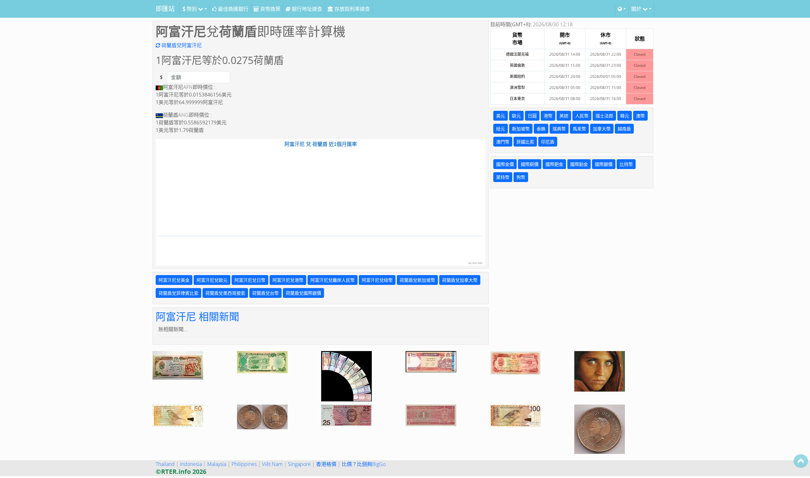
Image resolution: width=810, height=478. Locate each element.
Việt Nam (272, 464)
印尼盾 (547, 142)
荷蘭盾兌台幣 (265, 293)
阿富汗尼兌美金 (174, 280)
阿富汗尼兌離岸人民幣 (332, 280)
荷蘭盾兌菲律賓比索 (178, 293)
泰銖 (541, 129)
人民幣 (582, 116)
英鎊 (563, 116)
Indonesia (191, 464)
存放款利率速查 (351, 8)
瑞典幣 (559, 129)
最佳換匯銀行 (232, 8)
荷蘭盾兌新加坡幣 (417, 280)
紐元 (500, 129)
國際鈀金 (554, 164)
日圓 (532, 116)
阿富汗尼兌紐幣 (377, 280)
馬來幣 (579, 129)
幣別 (191, 8)
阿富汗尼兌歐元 (211, 280)
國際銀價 (604, 164)
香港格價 (326, 464)
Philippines (244, 464)
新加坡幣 (521, 129)
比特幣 (626, 164)
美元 (500, 116)
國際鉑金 (579, 164)
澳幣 (640, 116)
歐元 (516, 116)
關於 (637, 8)
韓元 (624, 116)
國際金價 (505, 164)
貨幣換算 (269, 8)
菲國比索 (525, 142)
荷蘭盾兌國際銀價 (303, 293)
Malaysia (216, 464)
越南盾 (624, 129)
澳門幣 (502, 142)
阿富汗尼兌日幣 (249, 280)
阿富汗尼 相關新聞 (197, 316)
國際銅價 (530, 164)
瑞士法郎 (604, 116)
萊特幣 (502, 177)
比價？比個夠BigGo (364, 464)
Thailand (165, 464)
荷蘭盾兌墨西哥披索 (225, 293)
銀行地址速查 (306, 8)
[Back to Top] (800, 461)
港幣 (548, 116)
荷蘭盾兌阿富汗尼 (181, 45)
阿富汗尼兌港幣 (287, 280)
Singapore (299, 464)
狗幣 (520, 177)
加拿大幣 (602, 129)
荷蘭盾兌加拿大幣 (459, 280)
